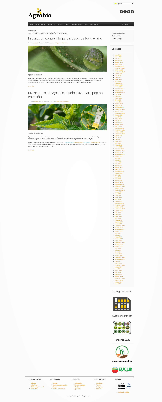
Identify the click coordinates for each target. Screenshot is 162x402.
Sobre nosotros (40, 24)
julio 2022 (118, 137)
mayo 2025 (118, 79)
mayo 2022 (118, 141)
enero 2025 (118, 87)
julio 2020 (118, 175)
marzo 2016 (118, 254)
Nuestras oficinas (77, 24)
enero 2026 (118, 64)
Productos (60, 24)
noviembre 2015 (120, 257)
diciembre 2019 (119, 184)
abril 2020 (118, 179)
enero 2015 (118, 263)
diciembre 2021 (119, 149)
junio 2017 (118, 235)
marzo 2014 (118, 274)
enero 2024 (118, 105)
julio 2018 (118, 212)
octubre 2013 (119, 280)
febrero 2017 (119, 239)
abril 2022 (118, 143)
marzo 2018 (118, 220)
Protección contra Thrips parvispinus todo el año (65, 38)
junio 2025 (118, 77)
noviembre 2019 (120, 186)
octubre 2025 (119, 70)
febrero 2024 (119, 104)
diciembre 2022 (119, 128)
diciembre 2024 (119, 89)
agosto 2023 (118, 115)
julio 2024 (118, 94)
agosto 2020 (118, 173)
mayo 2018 (118, 216)
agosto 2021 (118, 156)
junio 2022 (118, 139)
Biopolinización (116, 36)
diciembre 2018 (119, 203)
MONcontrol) (78, 142)
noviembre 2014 (120, 265)
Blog (67, 24)
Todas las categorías (118, 33)
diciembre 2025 (119, 66)
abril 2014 (118, 272)
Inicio (31, 24)
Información (51, 24)
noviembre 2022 (120, 130)
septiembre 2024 (120, 92)
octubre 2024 (119, 90)
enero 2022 (118, 147)
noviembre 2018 (120, 205)
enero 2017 (118, 241)
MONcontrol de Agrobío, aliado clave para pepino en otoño (65, 94)
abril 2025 (118, 81)
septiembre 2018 (120, 209)
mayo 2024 (118, 98)
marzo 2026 (118, 60)
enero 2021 (118, 169)
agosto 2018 (118, 211)
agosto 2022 (118, 136)
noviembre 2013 (120, 278)
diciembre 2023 (119, 107)
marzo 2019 (118, 201)
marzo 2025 (118, 83)
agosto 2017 (118, 231)
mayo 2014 (118, 271)
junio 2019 (118, 196)
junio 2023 (118, 117)
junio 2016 (118, 250)
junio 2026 (118, 55)
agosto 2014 (118, 267)
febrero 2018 (119, 222)
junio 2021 (118, 160)
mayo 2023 (118, 119)
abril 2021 (118, 164)
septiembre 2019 (120, 190)
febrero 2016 (119, 256)
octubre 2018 (119, 207)
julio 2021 (118, 158)
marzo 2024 (118, 102)
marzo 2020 (118, 181)
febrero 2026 (119, 62)
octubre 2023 (119, 111)
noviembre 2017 (120, 226)
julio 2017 (118, 233)
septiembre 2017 (120, 229)
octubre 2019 (119, 188)
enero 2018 (118, 224)
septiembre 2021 (120, 154)
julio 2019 (118, 194)
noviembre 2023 (120, 109)
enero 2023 (118, 126)
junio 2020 (118, 177)
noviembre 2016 (120, 242)
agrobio (36, 43)
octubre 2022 (119, 132)
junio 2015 (118, 261)
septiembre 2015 (120, 259)
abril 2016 (118, 252)
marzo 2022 (118, 145)
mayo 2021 (118, 162)
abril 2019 (118, 199)
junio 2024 (118, 96)
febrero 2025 (119, 85)
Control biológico (63, 43)
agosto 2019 (118, 192)
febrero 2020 (119, 182)
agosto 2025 (118, 74)
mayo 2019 (118, 197)
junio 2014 (118, 269)
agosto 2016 (118, 246)
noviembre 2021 (120, 151)
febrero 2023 (119, 124)
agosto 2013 (118, 282)
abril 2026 (118, 59)
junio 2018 (118, 214)
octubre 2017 (119, 227)
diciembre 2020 (119, 171)
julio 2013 (118, 284)
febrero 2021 (119, 167)
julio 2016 (118, 248)
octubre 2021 (119, 152)
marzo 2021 (118, 166)
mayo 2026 (118, 57)
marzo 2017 (118, 237)
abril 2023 (118, 120)
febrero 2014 (119, 276)
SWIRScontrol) (95, 142)
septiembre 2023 (120, 113)
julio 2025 (118, 75)
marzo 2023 (118, 122)
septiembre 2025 (120, 72)
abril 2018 (118, 218)
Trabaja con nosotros (91, 24)
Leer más (31, 86)
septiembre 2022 (120, 134)
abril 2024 (118, 100)
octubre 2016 (119, 244)
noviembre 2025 (120, 68)
